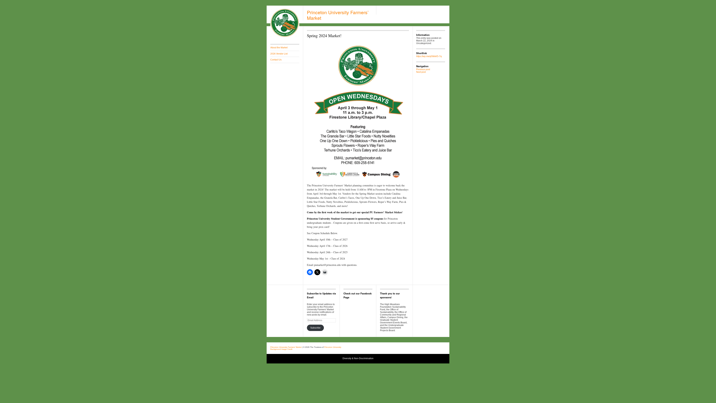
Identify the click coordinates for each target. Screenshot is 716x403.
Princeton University (423, 347)
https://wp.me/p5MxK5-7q (429, 56)
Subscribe (315, 328)
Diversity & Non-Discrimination (358, 358)
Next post (421, 72)
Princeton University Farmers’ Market (338, 15)
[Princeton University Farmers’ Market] (284, 36)
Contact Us (276, 59)
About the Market (279, 47)
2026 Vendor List (279, 53)
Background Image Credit (281, 349)
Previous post (423, 69)
